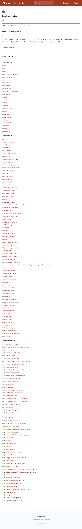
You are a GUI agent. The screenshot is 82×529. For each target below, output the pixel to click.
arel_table (7, 147)
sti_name (7, 313)
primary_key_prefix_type (12, 248)
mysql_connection (10, 236)
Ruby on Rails (19, 3)
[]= (5, 71)
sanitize (6, 282)
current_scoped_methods (14, 353)
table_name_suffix (10, 330)
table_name (8, 322)
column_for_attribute (11, 91)
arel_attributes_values (13, 455)
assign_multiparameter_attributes (16, 458)
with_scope (9, 407)
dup (5, 97)
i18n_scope (7, 219)
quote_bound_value (12, 367)
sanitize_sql (9, 384)
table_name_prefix (10, 328)
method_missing (11, 443)
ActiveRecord (28, 26)
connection (7, 94)
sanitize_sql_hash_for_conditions (16, 401)
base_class (7, 156)
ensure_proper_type (12, 466)
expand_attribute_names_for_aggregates (19, 435)
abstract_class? (9, 142)
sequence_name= (9, 293)
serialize (7, 296)
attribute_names (9, 77)
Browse (66, 3)
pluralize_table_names (11, 242)
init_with (7, 114)
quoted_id (7, 123)
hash (5, 111)
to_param (7, 131)
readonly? (7, 128)
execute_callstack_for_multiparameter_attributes (21, 469)
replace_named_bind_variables (15, 375)
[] (4, 68)
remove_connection (10, 259)
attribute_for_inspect (11, 74)
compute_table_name (12, 426)
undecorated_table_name (14, 452)
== (5, 65)
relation (8, 446)
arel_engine (7, 145)
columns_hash (8, 176)
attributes (7, 83)
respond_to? (8, 276)
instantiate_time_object (13, 478)
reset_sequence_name (11, 268)
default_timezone (9, 202)
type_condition (10, 449)
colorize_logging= (10, 165)
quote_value (8, 250)
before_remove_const (11, 159)
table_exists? (8, 319)
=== (5, 139)
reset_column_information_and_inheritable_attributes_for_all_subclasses (27, 265)
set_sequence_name (10, 305)
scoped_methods (10, 288)
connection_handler (10, 188)
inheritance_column (10, 222)
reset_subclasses (9, 271)
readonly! (7, 125)
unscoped (7, 336)
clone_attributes (11, 413)
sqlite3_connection (10, 310)
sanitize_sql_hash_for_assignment (17, 398)
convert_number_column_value (15, 463)
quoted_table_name (10, 253)
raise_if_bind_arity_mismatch (15, 370)
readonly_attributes (10, 256)
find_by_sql (7, 210)
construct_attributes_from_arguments (18, 429)
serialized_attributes (10, 299)
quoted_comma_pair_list (13, 498)
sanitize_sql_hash (11, 395)
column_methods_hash (11, 168)
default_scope (10, 355)
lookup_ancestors (10, 233)
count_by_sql (8, 196)
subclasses (7, 316)
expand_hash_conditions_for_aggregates (19, 361)
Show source (9, 48)
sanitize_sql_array (11, 387)
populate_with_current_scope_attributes (18, 489)
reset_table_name (10, 273)
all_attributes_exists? (12, 420)
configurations (9, 179)
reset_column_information (12, 262)
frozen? (6, 105)
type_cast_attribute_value (14, 500)
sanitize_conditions (12, 381)
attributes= (7, 85)
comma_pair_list (11, 460)
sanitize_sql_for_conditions (14, 393)
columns (7, 173)
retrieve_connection (10, 279)
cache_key (7, 88)
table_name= (8, 325)
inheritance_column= (10, 225)
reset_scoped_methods (13, 378)
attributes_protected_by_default (16, 423)
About (76, 3)
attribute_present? (10, 80)
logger (6, 230)
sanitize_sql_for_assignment (15, 390)
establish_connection (11, 208)
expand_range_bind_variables (15, 364)
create (23, 42)
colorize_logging (9, 162)
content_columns (9, 193)
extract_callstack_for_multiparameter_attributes (21, 472)
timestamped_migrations (12, 333)
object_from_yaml (11, 486)
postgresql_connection (11, 245)
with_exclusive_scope (13, 404)
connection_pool (9, 190)
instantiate (23, 39)
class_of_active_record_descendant (17, 347)
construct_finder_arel (12, 432)
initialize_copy (8, 117)
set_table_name (9, 308)
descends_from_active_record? (14, 205)
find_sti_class (10, 438)
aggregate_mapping (12, 344)
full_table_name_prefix (11, 216)
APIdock (7, 3)
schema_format (9, 285)
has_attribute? (8, 108)
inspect (6, 120)
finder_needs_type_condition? (13, 213)
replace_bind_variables (13, 373)
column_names (9, 170)
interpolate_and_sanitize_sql (15, 480)
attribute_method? (10, 153)
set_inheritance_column (11, 302)
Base (35, 26)
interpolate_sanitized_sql (14, 483)
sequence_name (9, 290)
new (5, 239)
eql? (5, 100)
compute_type (10, 350)
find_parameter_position (13, 475)
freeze (6, 103)
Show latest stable (13, 26)
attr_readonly (8, 150)
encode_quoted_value (12, 358)
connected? (8, 182)
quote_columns (10, 492)
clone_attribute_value (12, 410)
